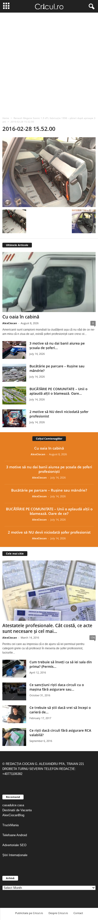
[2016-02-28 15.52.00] (49, 172)
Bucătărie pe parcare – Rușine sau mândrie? (49, 490)
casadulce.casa (13, 805)
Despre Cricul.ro (58, 913)
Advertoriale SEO (14, 845)
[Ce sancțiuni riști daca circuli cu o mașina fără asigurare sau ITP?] (14, 691)
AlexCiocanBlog (13, 815)
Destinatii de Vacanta (17, 810)
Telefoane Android (14, 835)
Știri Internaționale (15, 855)
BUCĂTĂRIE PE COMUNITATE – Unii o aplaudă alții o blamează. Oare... (58, 391)
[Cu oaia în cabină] (49, 282)
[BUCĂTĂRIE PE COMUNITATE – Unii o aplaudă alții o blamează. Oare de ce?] (14, 395)
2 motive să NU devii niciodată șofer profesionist (49, 532)
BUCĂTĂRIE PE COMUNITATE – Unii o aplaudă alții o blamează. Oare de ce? (49, 511)
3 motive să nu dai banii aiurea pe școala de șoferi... (57, 345)
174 (92, 637)
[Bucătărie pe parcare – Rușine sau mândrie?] (14, 373)
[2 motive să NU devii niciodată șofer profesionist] (14, 418)
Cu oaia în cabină (20, 317)
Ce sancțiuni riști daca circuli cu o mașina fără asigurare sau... (56, 687)
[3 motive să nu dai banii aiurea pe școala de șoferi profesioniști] (14, 350)
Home (5, 118)
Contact (78, 913)
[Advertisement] (49, 64)
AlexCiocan (9, 323)
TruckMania (10, 825)
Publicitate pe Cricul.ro (29, 913)
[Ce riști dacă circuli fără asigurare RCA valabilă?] (14, 737)
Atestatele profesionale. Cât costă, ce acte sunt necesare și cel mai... (47, 628)
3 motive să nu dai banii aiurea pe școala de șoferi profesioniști (49, 469)
